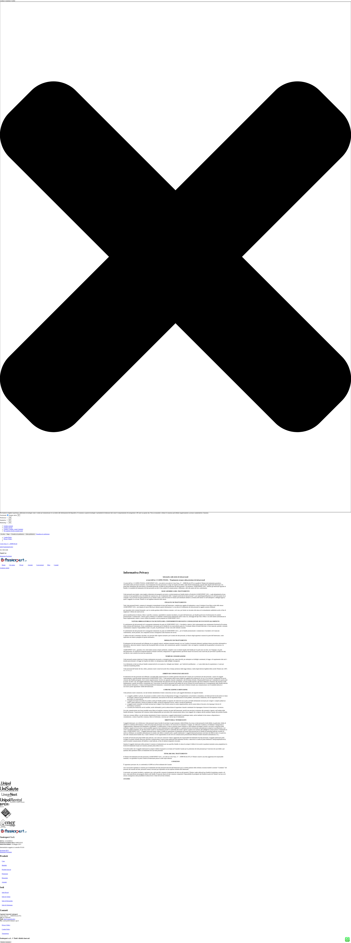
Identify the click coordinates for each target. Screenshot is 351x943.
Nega (8, 534)
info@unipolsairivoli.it (6, 547)
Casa (3, 861)
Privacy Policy (8, 539)
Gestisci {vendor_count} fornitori (13, 529)
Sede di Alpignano (7, 905)
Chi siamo (12, 565)
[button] (175, 257)
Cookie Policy (8, 537)
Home (3, 565)
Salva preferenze (30, 534)
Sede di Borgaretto (7, 901)
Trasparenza (5, 933)
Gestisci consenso (6, 942)
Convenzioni (40, 565)
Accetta (3, 534)
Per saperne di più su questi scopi (13, 531)
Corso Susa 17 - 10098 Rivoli (8, 544)
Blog (48, 565)
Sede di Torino (6, 897)
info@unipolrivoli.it (9, 919)
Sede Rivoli (5, 892)
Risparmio (5, 878)
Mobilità (4, 865)
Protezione (5, 874)
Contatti (56, 565)
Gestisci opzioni (8, 526)
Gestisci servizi (8, 527)
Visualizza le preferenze (17, 534)
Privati (21, 565)
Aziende (30, 565)
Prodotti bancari (6, 869)
